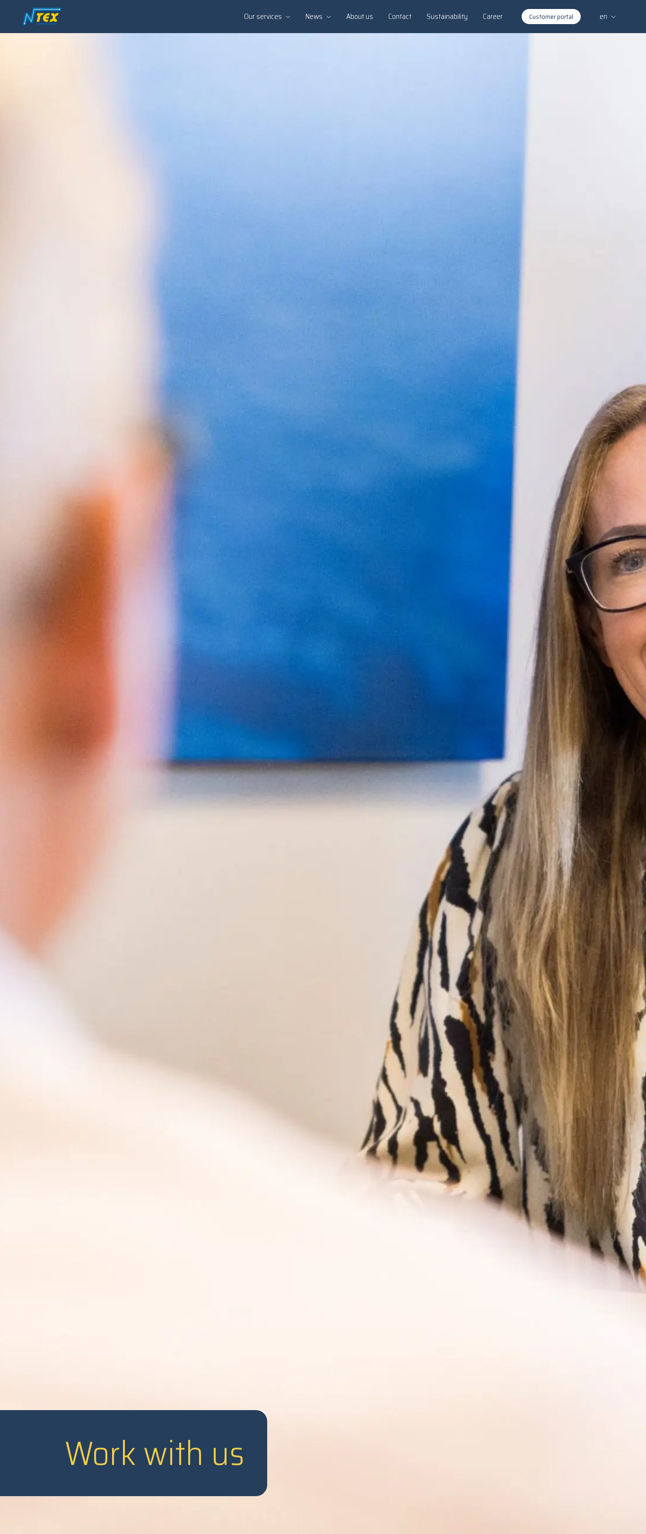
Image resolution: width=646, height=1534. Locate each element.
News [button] (314, 16)
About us (359, 16)
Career (493, 16)
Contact (399, 16)
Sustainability (447, 16)
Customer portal (551, 16)
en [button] (603, 16)
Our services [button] (263, 16)
